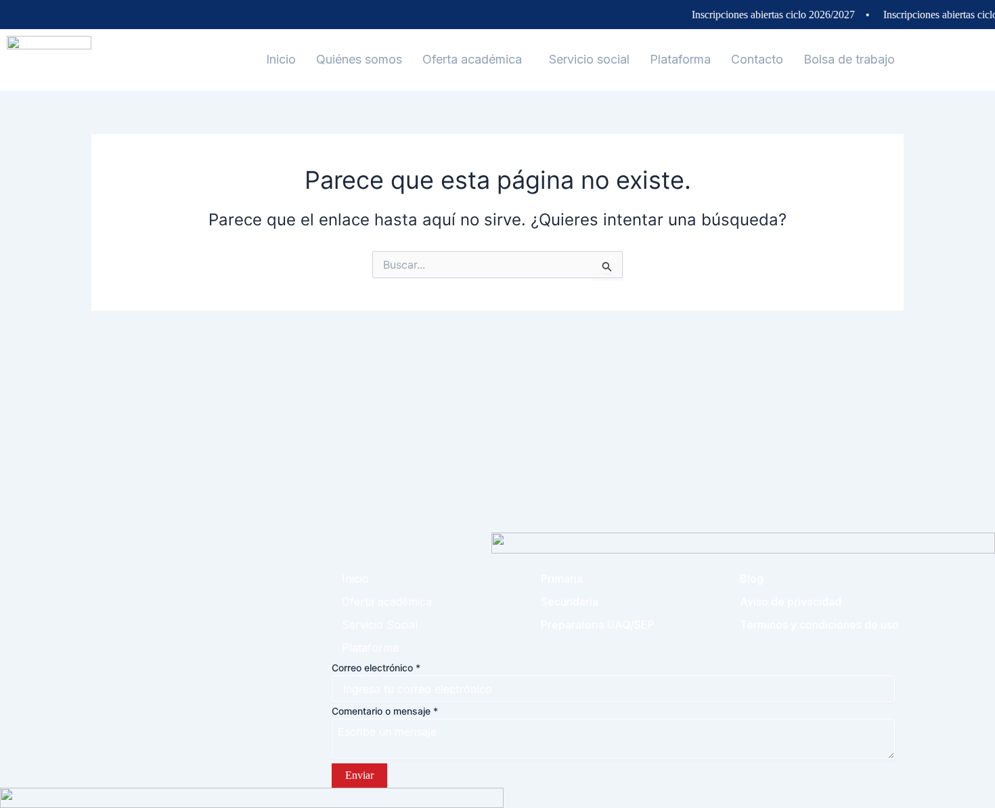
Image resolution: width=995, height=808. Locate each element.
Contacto (757, 59)
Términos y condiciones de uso (819, 624)
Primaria (562, 578)
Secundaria (569, 601)
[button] (475, 59)
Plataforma (680, 59)
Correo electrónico (376, 667)
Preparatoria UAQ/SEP (598, 624)
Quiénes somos (359, 59)
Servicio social (589, 59)
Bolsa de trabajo (849, 59)
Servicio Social (380, 624)
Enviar (359, 775)
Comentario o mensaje (385, 711)
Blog (752, 578)
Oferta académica (472, 59)
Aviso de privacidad (790, 601)
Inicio (281, 59)
